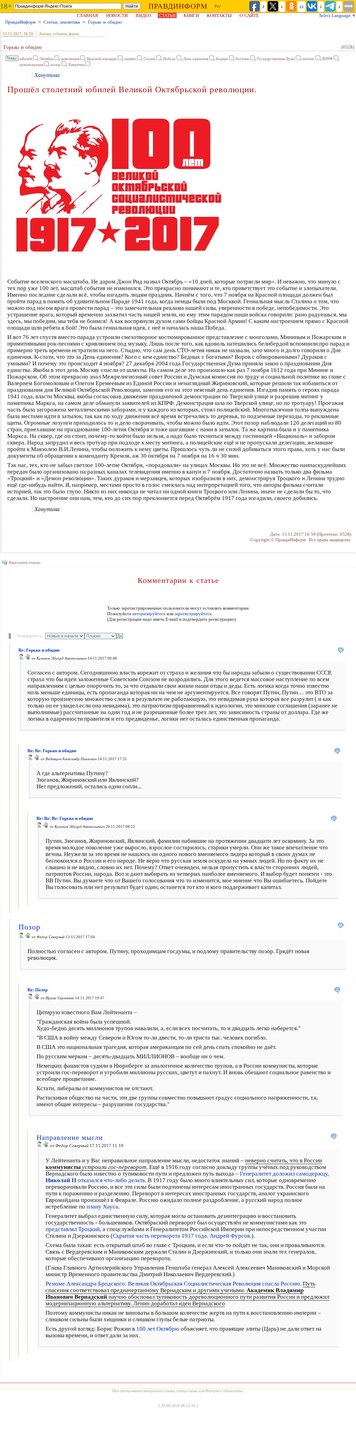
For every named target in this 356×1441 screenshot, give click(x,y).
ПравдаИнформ (20, 22)
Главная (87, 15)
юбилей (25, 59)
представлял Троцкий (73, 1229)
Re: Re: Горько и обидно (51, 750)
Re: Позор (37, 989)
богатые (242, 59)
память (130, 59)
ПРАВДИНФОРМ (178, 6)
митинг (308, 59)
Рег (218, 6)
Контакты (219, 15)
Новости (117, 15)
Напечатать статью (24, 562)
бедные (222, 59)
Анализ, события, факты (59, 34)
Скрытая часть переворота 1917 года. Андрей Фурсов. (182, 1235)
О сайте (249, 15)
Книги (191, 15)
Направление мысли (70, 1137)
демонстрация (31, 64)
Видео (143, 15)
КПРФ (327, 59)
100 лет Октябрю (157, 1328)
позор (55, 64)
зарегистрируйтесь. (194, 613)
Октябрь (47, 59)
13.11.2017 (12, 34)
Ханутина (76, 64)
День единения (195, 59)
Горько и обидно (105, 22)
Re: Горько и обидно (39, 650)
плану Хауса (102, 1206)
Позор (29, 927)
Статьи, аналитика (61, 22)
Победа (169, 59)
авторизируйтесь (148, 613)
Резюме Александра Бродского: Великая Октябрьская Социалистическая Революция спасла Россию (173, 1283)
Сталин (149, 59)
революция (70, 59)
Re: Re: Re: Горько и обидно (65, 818)
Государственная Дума (276, 59)
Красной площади (102, 59)
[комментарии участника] (28, 658)
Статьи (167, 15)
